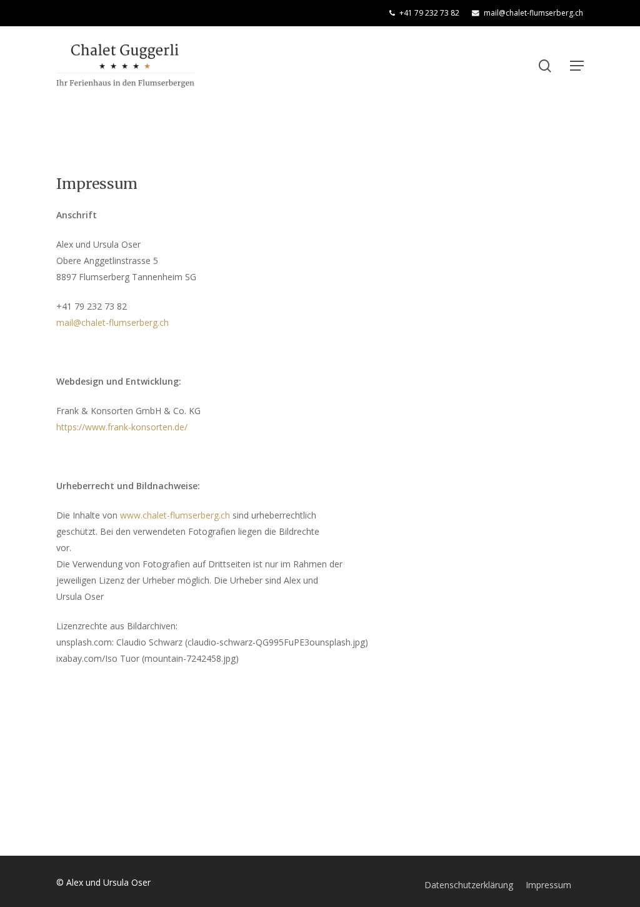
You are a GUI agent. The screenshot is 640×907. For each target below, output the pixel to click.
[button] (577, 65)
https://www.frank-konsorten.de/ (122, 427)
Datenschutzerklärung (468, 885)
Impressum (548, 885)
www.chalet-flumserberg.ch (175, 515)
